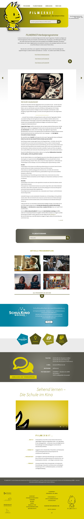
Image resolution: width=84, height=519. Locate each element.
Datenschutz (32, 508)
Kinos (32, 503)
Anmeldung (48, 6)
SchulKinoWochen (32, 506)
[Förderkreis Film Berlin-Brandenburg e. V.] (8, 493)
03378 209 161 (57, 358)
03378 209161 (52, 509)
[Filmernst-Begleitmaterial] (61, 339)
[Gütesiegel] (35, 339)
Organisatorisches (32, 498)
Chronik (32, 499)
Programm (26, 6)
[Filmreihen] (48, 339)
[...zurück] (61, 220)
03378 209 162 (57, 359)
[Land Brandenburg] (8, 511)
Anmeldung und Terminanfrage (23, 377)
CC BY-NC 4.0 (53, 214)
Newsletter (32, 505)
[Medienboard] (8, 505)
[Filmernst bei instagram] (51, 513)
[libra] (8, 499)
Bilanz (32, 501)
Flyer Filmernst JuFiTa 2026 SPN (42, 62)
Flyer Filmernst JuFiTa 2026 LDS (42, 58)
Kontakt (32, 496)
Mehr (49, 322)
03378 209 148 (57, 361)
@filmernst (56, 368)
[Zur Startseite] (42, 13)
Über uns (58, 6)
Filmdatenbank (37, 6)
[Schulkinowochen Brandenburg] (22, 339)
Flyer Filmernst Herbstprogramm (42, 54)
